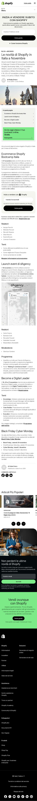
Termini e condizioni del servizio (18, 781)
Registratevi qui (24, 219)
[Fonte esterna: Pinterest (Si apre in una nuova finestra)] (31, 796)
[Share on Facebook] (3, 475)
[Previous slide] (13, 524)
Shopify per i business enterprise (8, 762)
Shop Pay (4, 750)
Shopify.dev (5, 723)
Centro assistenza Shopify (7, 694)
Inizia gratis (27, 3)
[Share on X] (7, 475)
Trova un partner (7, 700)
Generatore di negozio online (26, 651)
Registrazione (23, 390)
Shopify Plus (5, 755)
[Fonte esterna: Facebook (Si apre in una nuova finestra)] (5, 796)
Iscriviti (18, 582)
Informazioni (5, 650)
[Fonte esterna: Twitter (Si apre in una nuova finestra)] (9, 796)
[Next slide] (24, 524)
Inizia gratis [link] (19, 38)
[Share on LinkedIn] (11, 475)
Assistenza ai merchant (9, 688)
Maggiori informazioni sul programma (14, 258)
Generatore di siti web (26, 657)
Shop (3, 745)
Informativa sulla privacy (18, 786)
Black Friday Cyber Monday (10, 439)
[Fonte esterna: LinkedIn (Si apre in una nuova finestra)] (27, 796)
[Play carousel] (18, 524)
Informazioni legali (7, 671)
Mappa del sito (18, 791)
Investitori (4, 655)
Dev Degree (5, 733)
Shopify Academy (7, 705)
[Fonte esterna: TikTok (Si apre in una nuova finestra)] (22, 796)
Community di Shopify (8, 710)
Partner (3, 660)
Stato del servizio (7, 676)
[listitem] (18, 506)
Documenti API (6, 728)
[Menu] (35, 3)
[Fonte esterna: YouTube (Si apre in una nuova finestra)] (14, 796)
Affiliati (3, 665)
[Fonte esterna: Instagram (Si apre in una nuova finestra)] (18, 796)
